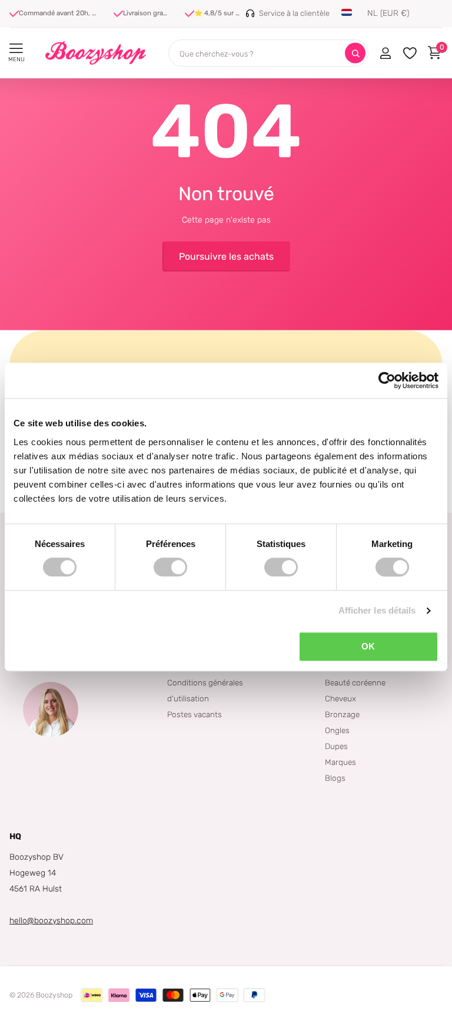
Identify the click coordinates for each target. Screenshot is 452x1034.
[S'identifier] (385, 53)
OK (368, 646)
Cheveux (340, 698)
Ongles (337, 730)
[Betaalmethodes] (92, 995)
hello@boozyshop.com (51, 921)
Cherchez (355, 53)
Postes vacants (194, 714)
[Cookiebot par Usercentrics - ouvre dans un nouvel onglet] (386, 380)
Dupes (336, 746)
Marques (340, 762)
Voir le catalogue (16, 48)
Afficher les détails (377, 610)
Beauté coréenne (355, 682)
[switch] (170, 567)
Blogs (335, 778)
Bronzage (342, 714)
